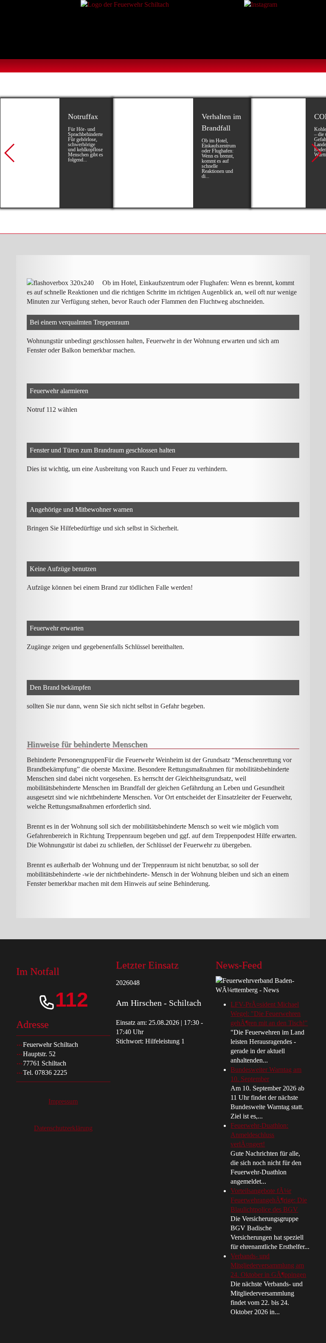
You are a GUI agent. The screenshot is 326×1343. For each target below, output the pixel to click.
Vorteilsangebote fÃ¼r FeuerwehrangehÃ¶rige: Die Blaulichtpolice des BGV (268, 1200)
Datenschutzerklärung (63, 1128)
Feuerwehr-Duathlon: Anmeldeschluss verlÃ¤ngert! (259, 1135)
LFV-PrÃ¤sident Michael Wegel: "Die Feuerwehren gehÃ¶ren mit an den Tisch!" (269, 1014)
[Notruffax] (56, 153)
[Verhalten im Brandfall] (181, 153)
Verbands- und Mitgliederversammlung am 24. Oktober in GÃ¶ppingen (268, 1265)
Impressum (63, 1101)
